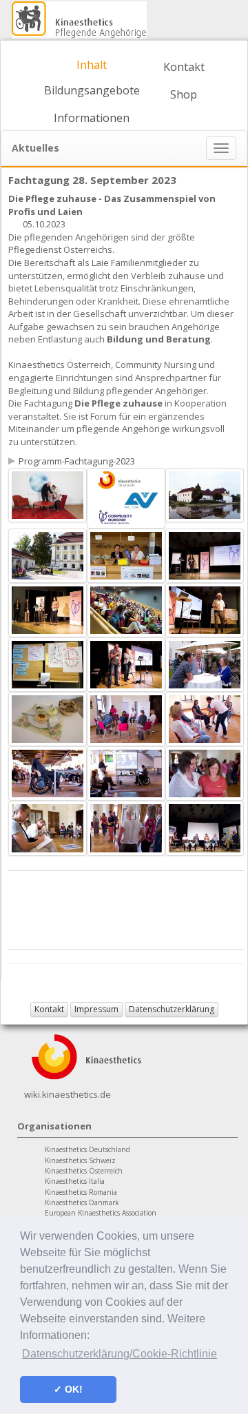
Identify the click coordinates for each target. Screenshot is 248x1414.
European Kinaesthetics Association (100, 1213)
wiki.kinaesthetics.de (67, 1094)
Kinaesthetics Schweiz (80, 1160)
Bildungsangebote (92, 90)
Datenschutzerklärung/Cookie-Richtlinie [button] (119, 1354)
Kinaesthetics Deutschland (87, 1149)
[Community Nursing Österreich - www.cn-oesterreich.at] (126, 497)
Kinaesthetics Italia (75, 1181)
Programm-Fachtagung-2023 (77, 461)
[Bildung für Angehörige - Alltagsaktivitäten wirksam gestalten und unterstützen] (47, 494)
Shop (183, 94)
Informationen (92, 117)
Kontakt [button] (49, 1009)
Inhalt (91, 64)
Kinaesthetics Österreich (84, 1171)
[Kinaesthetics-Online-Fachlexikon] (86, 1055)
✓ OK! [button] (68, 1389)
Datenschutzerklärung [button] (171, 1009)
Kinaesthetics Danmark (82, 1202)
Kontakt (184, 66)
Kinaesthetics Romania (81, 1192)
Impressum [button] (96, 1009)
